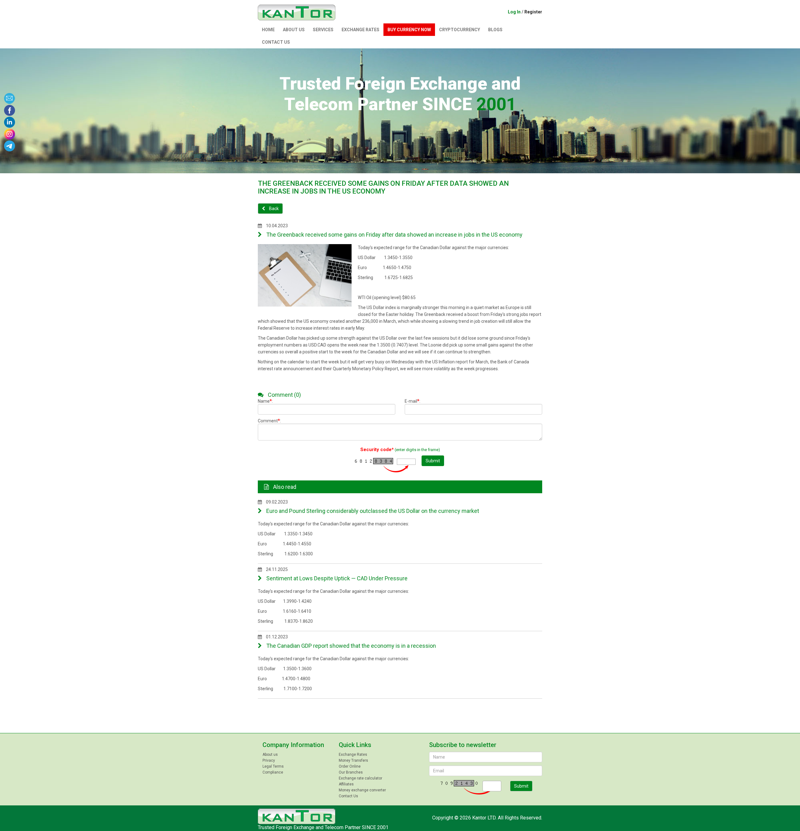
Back (273, 208)
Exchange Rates (360, 29)
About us (294, 29)
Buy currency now (409, 29)
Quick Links (355, 745)
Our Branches (351, 772)
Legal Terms (273, 766)
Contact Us (276, 42)
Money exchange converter (362, 790)
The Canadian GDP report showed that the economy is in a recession (350, 645)
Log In (514, 11)
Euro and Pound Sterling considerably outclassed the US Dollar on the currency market (372, 511)
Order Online (350, 766)
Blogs (495, 29)
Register (533, 11)
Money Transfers (353, 760)
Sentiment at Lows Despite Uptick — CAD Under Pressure (336, 578)
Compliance (272, 772)
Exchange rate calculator (360, 778)
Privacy (268, 760)
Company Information (293, 745)
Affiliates (346, 784)
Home (268, 29)
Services (323, 29)
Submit (433, 460)
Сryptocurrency (459, 29)
